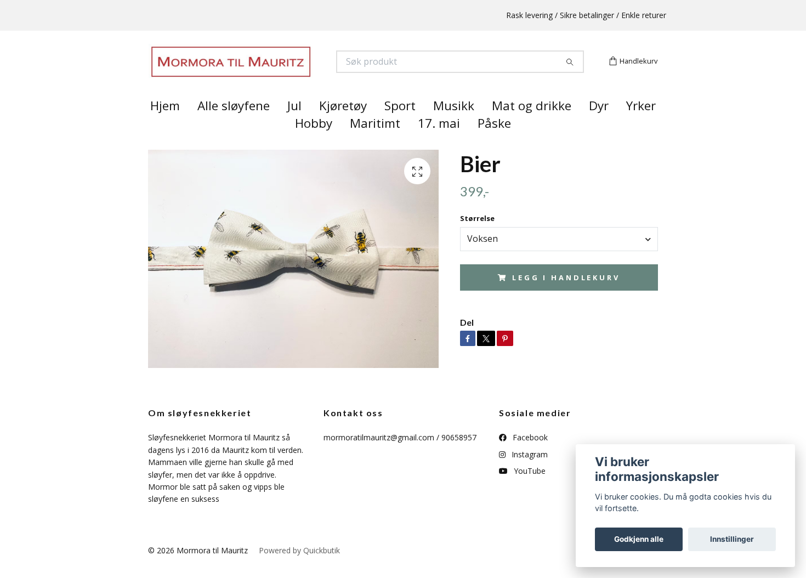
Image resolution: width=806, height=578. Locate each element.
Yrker (641, 125)
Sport (400, 125)
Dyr (599, 125)
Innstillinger (732, 539)
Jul (294, 125)
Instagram (528, 473)
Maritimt (375, 142)
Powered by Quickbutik (299, 569)
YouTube (529, 490)
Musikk (453, 125)
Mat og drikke (531, 125)
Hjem (165, 125)
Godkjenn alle (638, 539)
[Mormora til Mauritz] (276, 71)
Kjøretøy (343, 125)
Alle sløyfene (233, 125)
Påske (494, 142)
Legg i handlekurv (566, 297)
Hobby (313, 142)
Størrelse (477, 238)
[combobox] (559, 258)
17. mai (439, 142)
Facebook (529, 457)
